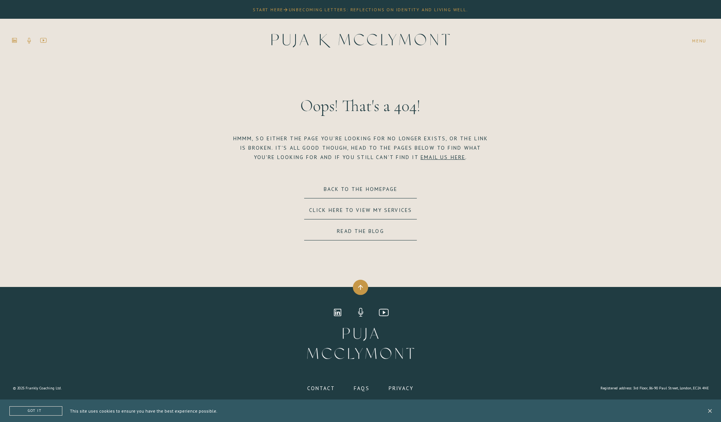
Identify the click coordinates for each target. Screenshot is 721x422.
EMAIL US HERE (443, 157)
